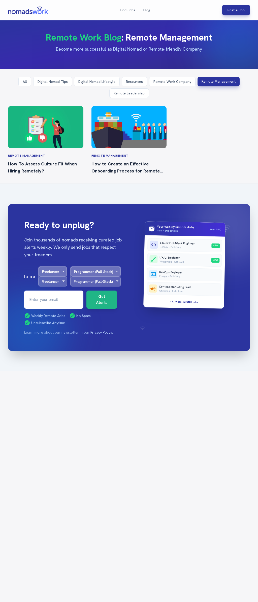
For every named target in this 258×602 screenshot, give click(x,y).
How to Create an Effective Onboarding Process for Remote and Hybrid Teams (125, 171)
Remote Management (219, 81)
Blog (146, 10)
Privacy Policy (101, 332)
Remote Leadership (129, 93)
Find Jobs (127, 10)
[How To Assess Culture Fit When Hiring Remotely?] (45, 127)
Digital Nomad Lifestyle (96, 81)
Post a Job (236, 10)
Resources (134, 81)
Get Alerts (101, 299)
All (25, 81)
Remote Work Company (172, 81)
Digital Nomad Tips (53, 81)
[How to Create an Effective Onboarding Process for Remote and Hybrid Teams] (129, 127)
